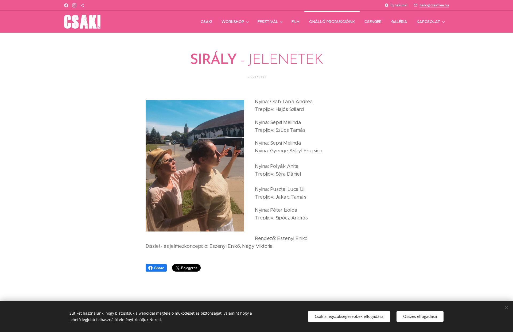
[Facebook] (66, 5)
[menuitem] (206, 22)
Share (159, 268)
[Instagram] (74, 5)
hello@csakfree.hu (434, 5)
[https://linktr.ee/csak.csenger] (82, 5)
